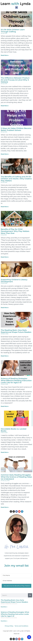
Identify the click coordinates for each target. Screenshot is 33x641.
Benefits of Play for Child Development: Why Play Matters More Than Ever (15, 231)
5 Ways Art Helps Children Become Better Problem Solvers (16, 129)
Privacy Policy (9, 626)
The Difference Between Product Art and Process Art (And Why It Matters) (15, 80)
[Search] (30, 595)
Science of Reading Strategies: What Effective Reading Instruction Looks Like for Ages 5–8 (16, 380)
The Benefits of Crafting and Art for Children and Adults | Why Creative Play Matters (16, 179)
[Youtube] (19, 511)
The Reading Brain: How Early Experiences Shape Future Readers (16, 331)
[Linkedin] (22, 511)
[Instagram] (11, 511)
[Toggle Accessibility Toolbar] (29, 637)
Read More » (5, 55)
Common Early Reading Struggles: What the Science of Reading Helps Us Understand (16, 477)
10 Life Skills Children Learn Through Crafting (13, 31)
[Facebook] (16, 511)
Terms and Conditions (21, 626)
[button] (16, 7)
